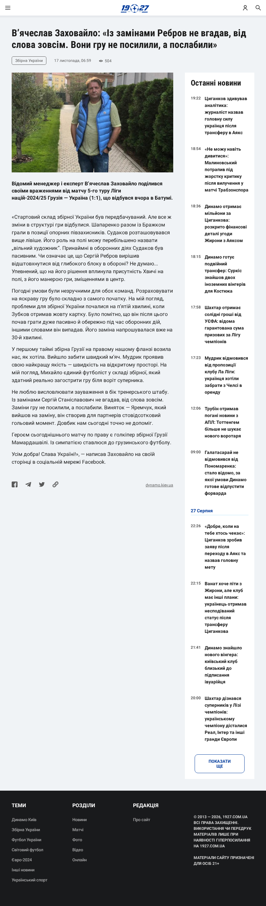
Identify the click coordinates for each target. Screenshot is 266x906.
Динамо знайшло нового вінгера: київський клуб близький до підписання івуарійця (223, 664)
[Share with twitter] (42, 485)
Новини (79, 819)
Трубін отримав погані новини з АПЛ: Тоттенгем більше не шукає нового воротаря (223, 422)
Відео (77, 849)
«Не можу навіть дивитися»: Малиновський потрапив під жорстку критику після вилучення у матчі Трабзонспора (226, 169)
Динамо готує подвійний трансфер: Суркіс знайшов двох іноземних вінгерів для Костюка (225, 274)
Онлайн (79, 859)
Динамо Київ (24, 819)
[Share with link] (55, 485)
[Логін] (245, 7)
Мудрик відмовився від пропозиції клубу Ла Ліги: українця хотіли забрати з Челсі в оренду (226, 375)
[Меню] (14, 7)
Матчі (77, 829)
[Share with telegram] (28, 485)
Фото (77, 839)
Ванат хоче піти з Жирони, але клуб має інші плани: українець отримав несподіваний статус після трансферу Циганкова (226, 607)
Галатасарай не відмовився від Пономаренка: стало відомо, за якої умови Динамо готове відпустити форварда (226, 473)
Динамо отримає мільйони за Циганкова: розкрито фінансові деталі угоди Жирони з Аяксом (226, 223)
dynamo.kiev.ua (159, 485)
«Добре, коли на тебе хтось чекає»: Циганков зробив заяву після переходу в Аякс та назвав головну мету (225, 547)
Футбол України (26, 839)
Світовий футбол (27, 849)
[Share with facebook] (15, 485)
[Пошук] (258, 7)
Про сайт (141, 819)
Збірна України (26, 829)
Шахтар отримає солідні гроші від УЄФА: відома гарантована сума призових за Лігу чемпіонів (224, 324)
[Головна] (133, 7)
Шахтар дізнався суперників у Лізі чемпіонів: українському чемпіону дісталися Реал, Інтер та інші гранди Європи (226, 719)
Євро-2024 (22, 859)
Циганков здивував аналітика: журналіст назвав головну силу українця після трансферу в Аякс (226, 115)
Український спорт (29, 879)
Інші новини (23, 869)
